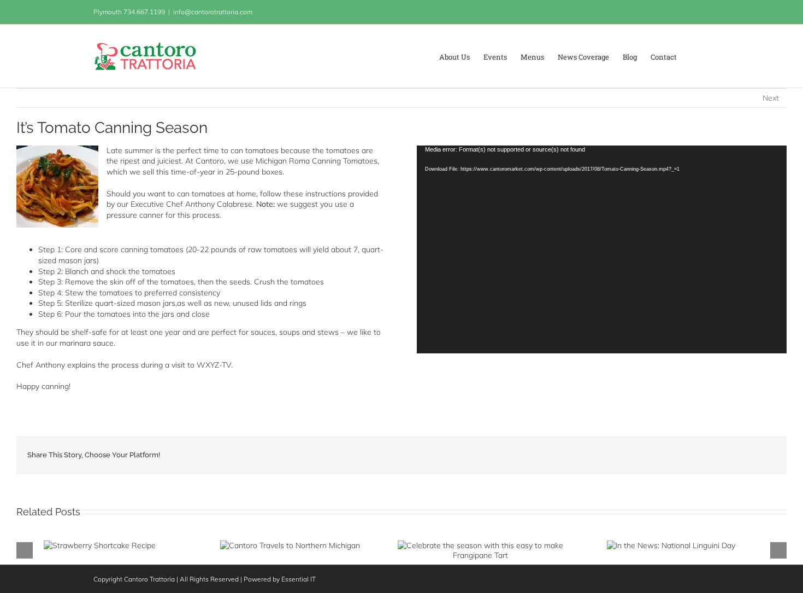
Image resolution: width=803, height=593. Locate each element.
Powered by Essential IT (280, 579)
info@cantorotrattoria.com (212, 12)
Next (771, 98)
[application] (602, 250)
